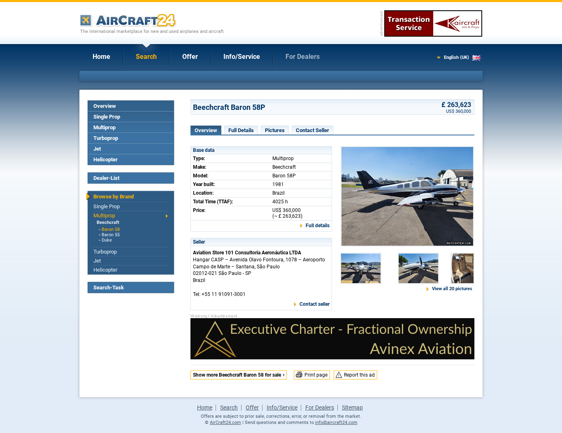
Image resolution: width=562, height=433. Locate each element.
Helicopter (105, 159)
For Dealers (303, 57)
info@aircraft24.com (336, 422)
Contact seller (315, 304)
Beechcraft (108, 222)
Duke (107, 240)
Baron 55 (111, 234)
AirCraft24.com (225, 422)
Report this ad (359, 375)
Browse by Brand (113, 196)
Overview (104, 106)
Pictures (275, 130)
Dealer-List (106, 178)
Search (146, 57)
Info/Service (241, 57)
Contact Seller (312, 130)
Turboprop (105, 138)
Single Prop (106, 117)
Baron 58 (111, 229)
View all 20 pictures (452, 288)
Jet (97, 149)
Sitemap (352, 407)
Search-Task (108, 287)
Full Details (241, 130)
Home (101, 57)
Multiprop (104, 127)
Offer (190, 57)
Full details (318, 225)
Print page (315, 375)
